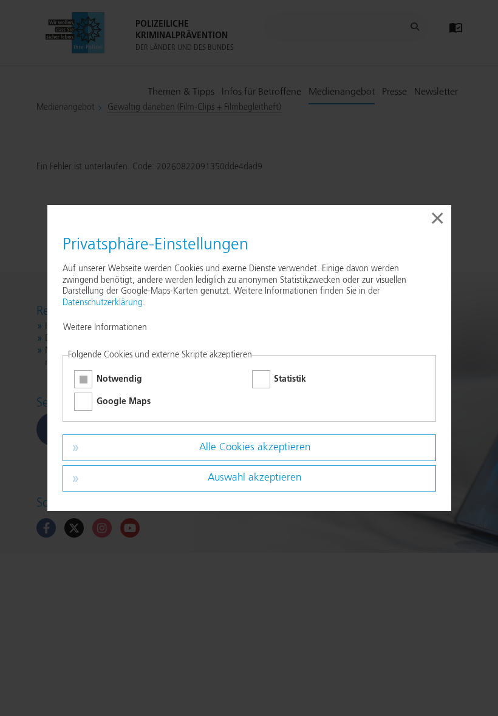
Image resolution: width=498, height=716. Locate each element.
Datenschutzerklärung (103, 303)
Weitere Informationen (105, 327)
